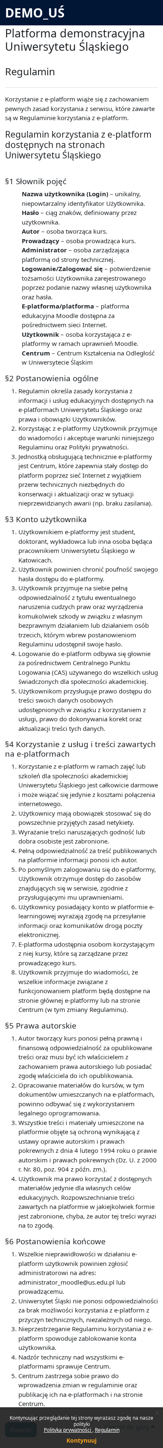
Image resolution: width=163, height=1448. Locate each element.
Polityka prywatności (68, 1429)
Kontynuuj (81, 1440)
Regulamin (107, 1429)
